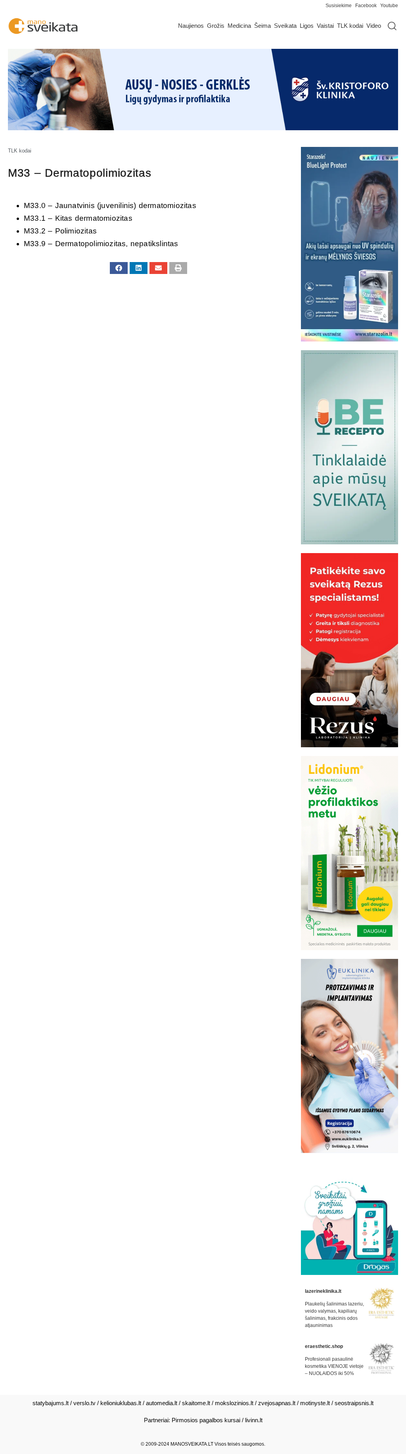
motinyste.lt (315, 1403)
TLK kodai (350, 25)
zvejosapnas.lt (276, 1403)
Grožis (215, 25)
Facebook (366, 5)
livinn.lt (253, 1420)
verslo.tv (84, 1403)
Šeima (262, 25)
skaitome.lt (196, 1403)
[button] (119, 268)
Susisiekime (340, 5)
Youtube (389, 5)
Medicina (239, 25)
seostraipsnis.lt (354, 1403)
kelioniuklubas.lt (120, 1403)
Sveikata (285, 25)
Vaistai (325, 25)
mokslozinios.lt (234, 1403)
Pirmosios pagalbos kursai (206, 1420)
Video (373, 25)
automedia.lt (161, 1403)
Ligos (307, 25)
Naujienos (191, 25)
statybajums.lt (51, 1403)
